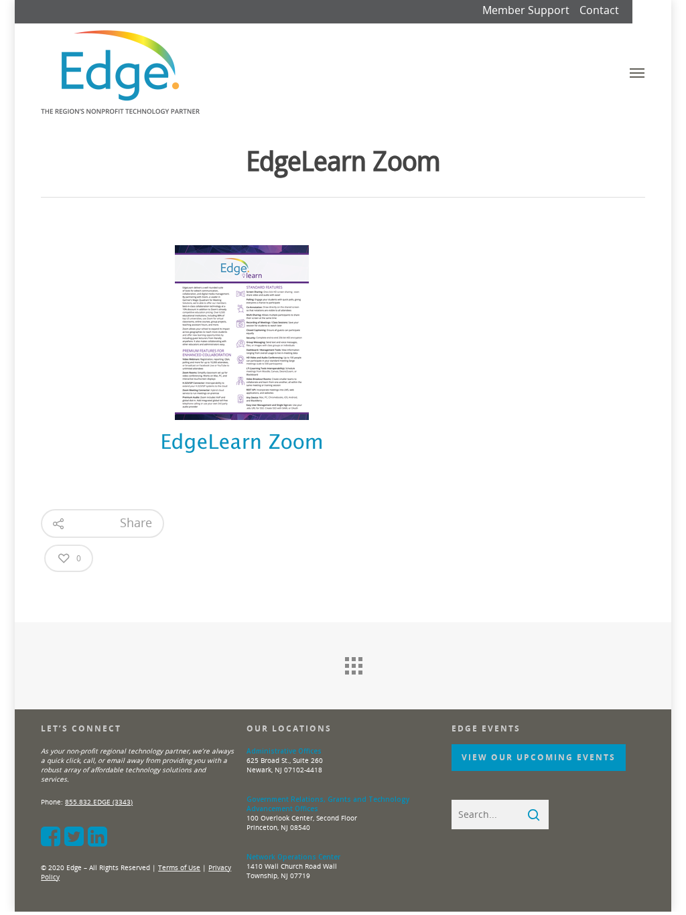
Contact (599, 10)
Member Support (525, 10)
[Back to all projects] (353, 662)
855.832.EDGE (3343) (99, 801)
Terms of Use (179, 867)
